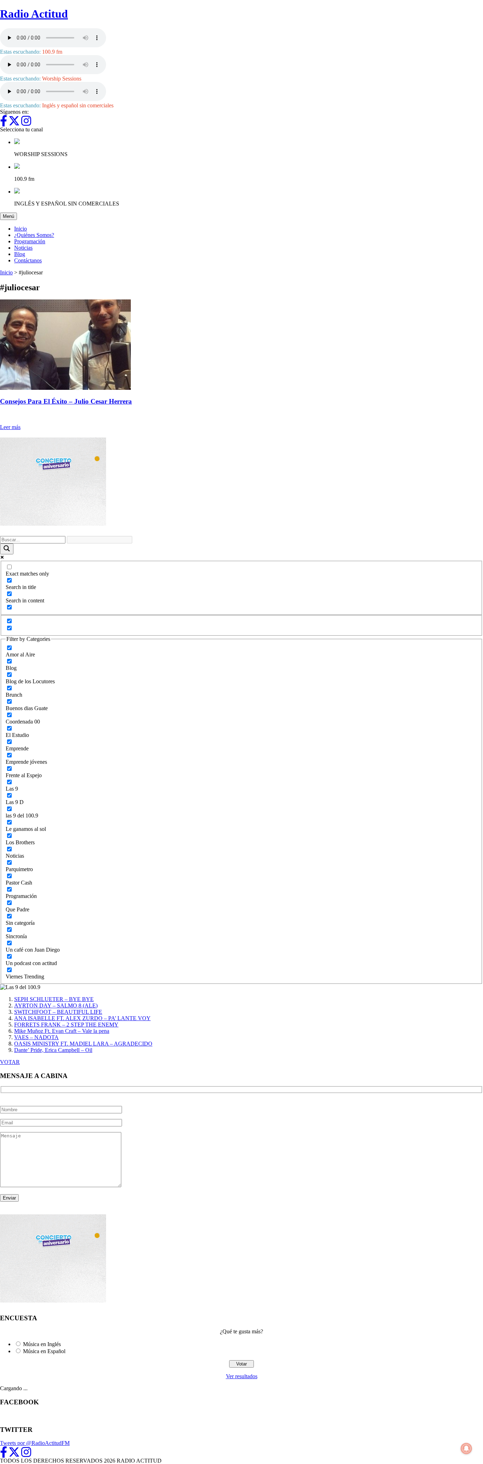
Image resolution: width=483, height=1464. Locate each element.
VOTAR (10, 1062)
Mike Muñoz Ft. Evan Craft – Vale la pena (61, 1031)
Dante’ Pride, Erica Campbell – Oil (53, 1050)
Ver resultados (241, 1376)
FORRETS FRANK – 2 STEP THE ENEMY (66, 1025)
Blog (19, 254)
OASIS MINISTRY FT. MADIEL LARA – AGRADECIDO (83, 1044)
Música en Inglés (42, 1344)
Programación (29, 241)
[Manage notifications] (466, 1448)
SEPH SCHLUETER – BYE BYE (54, 999)
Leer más (10, 427)
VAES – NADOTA (36, 1037)
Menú (10, 216)
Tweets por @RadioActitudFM (35, 1443)
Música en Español (44, 1351)
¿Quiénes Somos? (34, 235)
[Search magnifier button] (6, 548)
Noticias (23, 248)
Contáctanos (28, 260)
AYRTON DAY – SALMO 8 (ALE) (56, 1005)
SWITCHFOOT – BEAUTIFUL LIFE (58, 1012)
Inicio (20, 229)
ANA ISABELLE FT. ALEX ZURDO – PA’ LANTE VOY (82, 1018)
